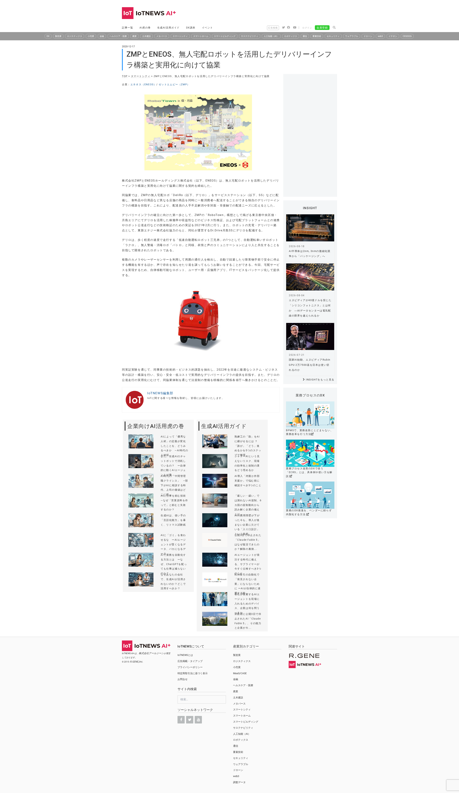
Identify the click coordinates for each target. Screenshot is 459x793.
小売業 (91, 36)
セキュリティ (333, 36)
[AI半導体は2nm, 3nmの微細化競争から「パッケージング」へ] (310, 227)
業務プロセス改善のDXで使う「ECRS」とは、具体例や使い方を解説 (309, 472)
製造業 (58, 36)
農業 (134, 36)
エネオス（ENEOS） (143, 84)
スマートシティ (180, 36)
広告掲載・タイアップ (190, 661)
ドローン (368, 36)
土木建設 (146, 36)
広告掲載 (273, 28)
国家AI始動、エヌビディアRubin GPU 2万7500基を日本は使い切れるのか (309, 365)
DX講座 (190, 27)
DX (48, 36)
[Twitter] (189, 719)
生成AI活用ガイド (168, 27)
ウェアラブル (351, 36)
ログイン (307, 28)
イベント (207, 27)
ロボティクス (290, 36)
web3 (380, 36)
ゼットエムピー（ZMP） (174, 84)
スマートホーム (200, 36)
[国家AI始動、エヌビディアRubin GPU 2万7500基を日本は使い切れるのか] (310, 336)
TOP (125, 76)
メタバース (161, 36)
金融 (102, 36)
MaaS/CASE (240, 673)
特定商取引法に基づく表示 (193, 673)
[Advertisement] (272, 13)
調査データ (239, 782)
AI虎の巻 (145, 27)
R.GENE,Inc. (136, 661)
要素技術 (317, 36)
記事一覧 (127, 27)
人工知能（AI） (271, 36)
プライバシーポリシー (190, 667)
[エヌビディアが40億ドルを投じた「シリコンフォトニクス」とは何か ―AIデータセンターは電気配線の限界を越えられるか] (310, 276)
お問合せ (183, 679)
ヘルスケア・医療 (118, 36)
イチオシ (393, 36)
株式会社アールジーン (151, 653)
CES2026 (407, 36)
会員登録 (322, 27)
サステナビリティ (249, 36)
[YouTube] (198, 719)
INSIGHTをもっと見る (320, 379)
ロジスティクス (74, 36)
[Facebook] (181, 719)
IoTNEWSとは (185, 655)
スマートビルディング (224, 36)
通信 (305, 36)
